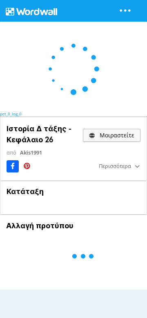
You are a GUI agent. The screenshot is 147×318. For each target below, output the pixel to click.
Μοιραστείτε (116, 135)
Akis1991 (31, 152)
